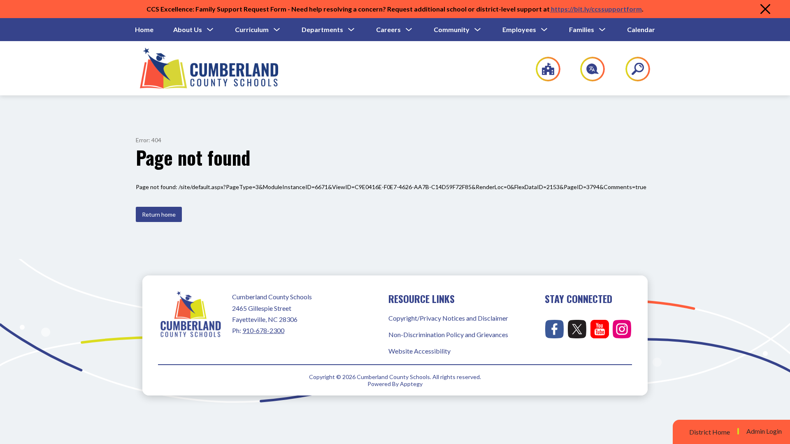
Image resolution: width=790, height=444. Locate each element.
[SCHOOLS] (543, 69)
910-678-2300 (263, 330)
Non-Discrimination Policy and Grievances (448, 334)
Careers (388, 29)
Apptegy (411, 383)
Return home (159, 214)
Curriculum (252, 29)
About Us (187, 29)
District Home (709, 432)
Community (451, 29)
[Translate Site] (588, 69)
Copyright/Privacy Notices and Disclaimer (448, 318)
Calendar (641, 29)
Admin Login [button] (764, 431)
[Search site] (632, 69)
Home (144, 29)
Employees (519, 29)
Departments (322, 29)
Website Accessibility (419, 351)
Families (581, 29)
